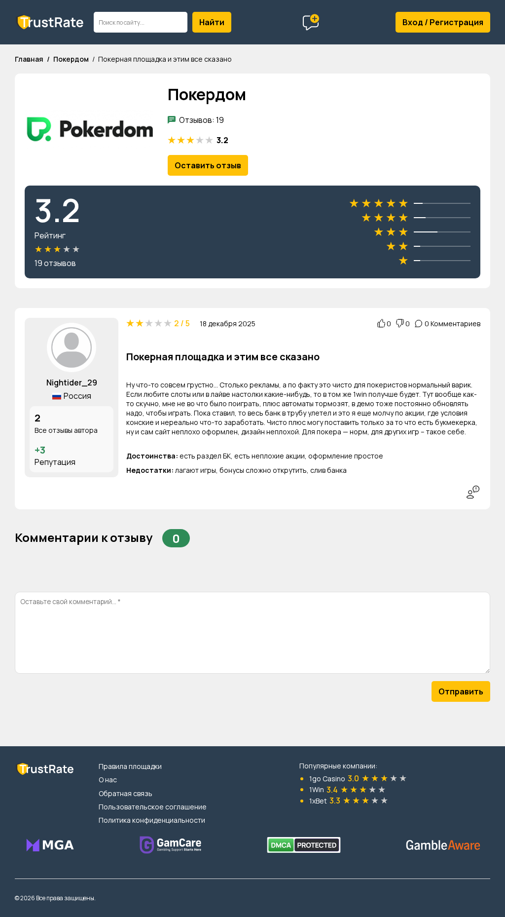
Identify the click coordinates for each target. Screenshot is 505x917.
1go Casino (327, 778)
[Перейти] (49, 845)
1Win (316, 789)
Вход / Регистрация (442, 22)
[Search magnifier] (211, 22)
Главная (29, 59)
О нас (108, 779)
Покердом (71, 59)
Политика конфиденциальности (152, 820)
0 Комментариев (452, 323)
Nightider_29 (71, 382)
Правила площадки (130, 766)
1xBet (318, 800)
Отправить (460, 691)
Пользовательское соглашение (153, 806)
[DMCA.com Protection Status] (304, 845)
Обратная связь (125, 793)
